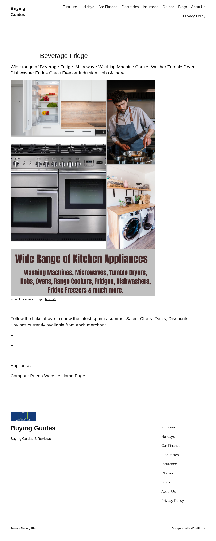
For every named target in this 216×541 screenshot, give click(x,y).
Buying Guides (33, 428)
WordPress (198, 528)
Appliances (22, 365)
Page (80, 375)
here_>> (50, 299)
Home (68, 375)
